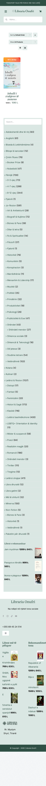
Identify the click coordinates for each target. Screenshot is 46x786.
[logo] (23, 10)
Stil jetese (12, 349)
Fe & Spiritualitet (15, 236)
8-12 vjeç (11, 193)
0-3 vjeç (11, 180)
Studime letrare (15, 355)
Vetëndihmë (13, 361)
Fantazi (11, 392)
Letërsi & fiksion (14, 380)
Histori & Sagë (14, 404)
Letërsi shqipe (13, 478)
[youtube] (16, 616)
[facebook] (3, 616)
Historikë (11, 255)
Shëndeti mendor (17, 329)
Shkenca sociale (15, 336)
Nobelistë (12, 168)
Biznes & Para (14, 223)
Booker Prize (13, 162)
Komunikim (12, 261)
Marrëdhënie (13, 274)
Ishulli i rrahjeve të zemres (12, 96)
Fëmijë (9, 175)
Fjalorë (9, 199)
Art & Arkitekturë (15, 210)
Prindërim (12, 299)
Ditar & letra (13, 229)
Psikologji (12, 312)
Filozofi (11, 242)
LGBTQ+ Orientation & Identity (22, 423)
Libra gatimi (11, 491)
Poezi (10, 440)
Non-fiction (11, 510)
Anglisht (10, 138)
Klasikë (10, 411)
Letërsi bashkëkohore (18, 417)
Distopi (10, 385)
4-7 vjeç (11, 186)
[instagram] (7, 616)
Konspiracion (13, 267)
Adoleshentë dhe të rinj (17, 132)
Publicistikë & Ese (16, 318)
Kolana (9, 368)
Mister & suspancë (16, 434)
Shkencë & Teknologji (18, 342)
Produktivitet (13, 305)
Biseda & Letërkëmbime (18, 144)
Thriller (10, 465)
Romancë (12, 453)
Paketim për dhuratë (16, 534)
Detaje (12, 79)
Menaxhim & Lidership (18, 280)
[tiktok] (12, 616)
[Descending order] (35, 35)
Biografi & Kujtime (16, 217)
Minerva (10, 503)
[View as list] (25, 48)
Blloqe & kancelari (15, 151)
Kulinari (9, 374)
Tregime (11, 472)
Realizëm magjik (15, 446)
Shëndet (11, 324)
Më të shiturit (12, 497)
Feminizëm (12, 398)
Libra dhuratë (12, 484)
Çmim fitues (12, 157)
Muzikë (11, 286)
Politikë (11, 293)
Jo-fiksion (11, 205)
